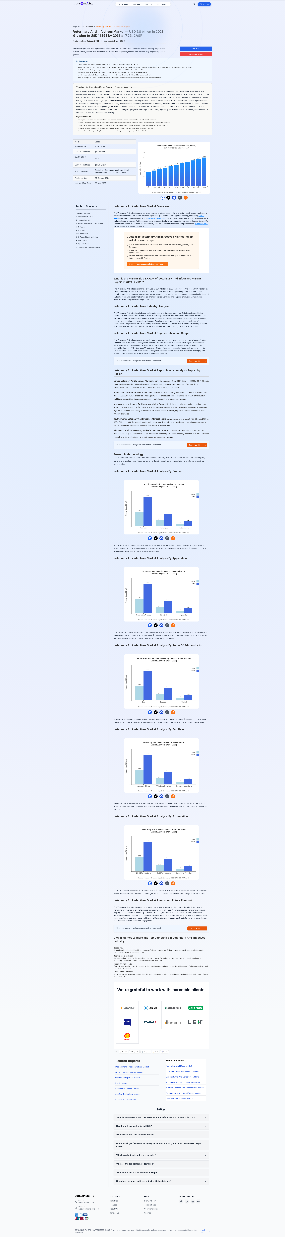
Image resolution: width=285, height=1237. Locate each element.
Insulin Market (121, 1083)
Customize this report (197, 361)
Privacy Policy (150, 1201)
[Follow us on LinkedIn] (193, 1201)
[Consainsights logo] (90, 1196)
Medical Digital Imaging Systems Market (132, 1067)
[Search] (194, 4)
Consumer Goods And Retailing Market (182, 1071)
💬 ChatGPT (123, 1052)
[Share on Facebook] (174, 198)
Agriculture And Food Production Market (183, 1082)
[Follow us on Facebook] (181, 1201)
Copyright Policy (151, 1209)
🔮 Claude (164, 1052)
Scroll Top (203, 1231)
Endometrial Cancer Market (127, 1089)
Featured (113, 1205)
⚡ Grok (155, 1052)
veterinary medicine (156, 218)
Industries (114, 1201)
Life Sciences (87, 26)
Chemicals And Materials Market (179, 1099)
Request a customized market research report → (147, 264)
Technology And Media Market (179, 1066)
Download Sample (196, 54)
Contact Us (114, 1213)
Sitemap (147, 1213)
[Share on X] (168, 198)
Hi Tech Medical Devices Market (129, 1072)
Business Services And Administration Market (185, 1088)
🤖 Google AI (146, 1052)
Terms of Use (150, 1205)
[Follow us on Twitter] (187, 1201)
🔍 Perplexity (134, 1052)
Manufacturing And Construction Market (183, 1077)
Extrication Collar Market (125, 1099)
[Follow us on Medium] (198, 1201)
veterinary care (201, 224)
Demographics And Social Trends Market (183, 1093)
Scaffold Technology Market (127, 1094)
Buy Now (196, 49)
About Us (114, 1209)
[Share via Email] (180, 198)
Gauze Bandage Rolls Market (127, 1078)
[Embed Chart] (186, 198)
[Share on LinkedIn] (163, 198)
